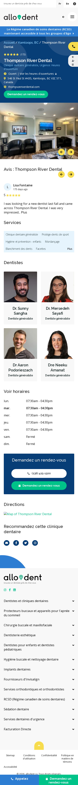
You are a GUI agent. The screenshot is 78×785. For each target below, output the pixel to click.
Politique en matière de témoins (67, 759)
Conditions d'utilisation (29, 757)
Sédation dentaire (16, 709)
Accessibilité (10, 766)
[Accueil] (21, 17)
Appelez (21, 778)
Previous (61, 152)
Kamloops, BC (28, 42)
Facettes (41, 249)
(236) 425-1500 (41, 473)
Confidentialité (49, 755)
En (67, 3)
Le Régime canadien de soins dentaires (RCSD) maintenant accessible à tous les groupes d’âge (37, 31)
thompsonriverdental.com (24, 87)
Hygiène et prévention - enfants (23, 241)
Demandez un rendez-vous (25, 94)
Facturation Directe (17, 729)
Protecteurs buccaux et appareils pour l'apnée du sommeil (36, 613)
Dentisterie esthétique (20, 635)
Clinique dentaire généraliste (22, 234)
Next (71, 152)
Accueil (9, 42)
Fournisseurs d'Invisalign (21, 679)
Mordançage (52, 241)
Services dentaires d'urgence (24, 719)
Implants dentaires (17, 669)
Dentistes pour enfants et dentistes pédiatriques (29, 647)
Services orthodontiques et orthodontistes (34, 689)
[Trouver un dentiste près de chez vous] (23, 3)
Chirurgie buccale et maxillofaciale (28, 625)
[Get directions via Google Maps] (39, 514)
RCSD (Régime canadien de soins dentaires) (34, 699)
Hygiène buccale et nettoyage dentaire (31, 659)
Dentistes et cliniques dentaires (26, 601)
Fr (60, 3)
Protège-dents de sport (55, 234)
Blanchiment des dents (19, 249)
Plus (24, 212)
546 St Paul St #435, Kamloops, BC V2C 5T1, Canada (33, 80)
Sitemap (10, 755)
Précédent (63, 17)
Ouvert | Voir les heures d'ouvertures (31, 73)
